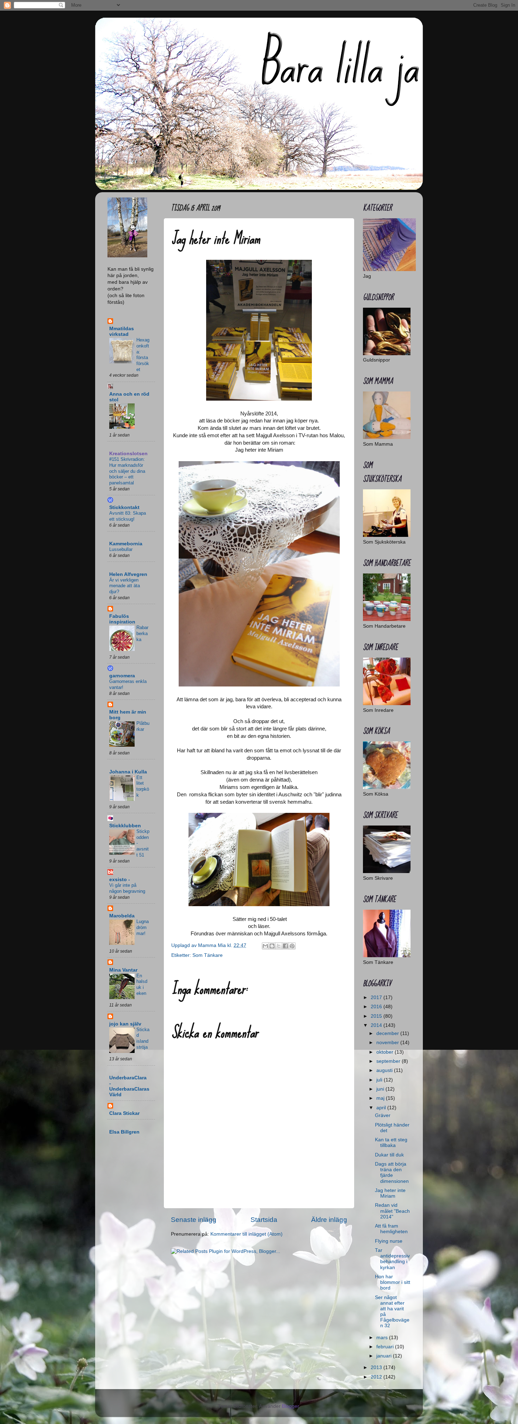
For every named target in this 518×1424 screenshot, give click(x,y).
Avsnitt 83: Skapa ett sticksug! (127, 516)
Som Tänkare (207, 955)
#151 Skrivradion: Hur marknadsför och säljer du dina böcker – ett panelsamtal (127, 471)
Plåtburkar (142, 726)
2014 (377, 1025)
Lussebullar (120, 549)
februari (385, 1346)
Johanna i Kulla (128, 771)
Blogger (290, 1406)
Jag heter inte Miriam (390, 1193)
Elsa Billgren (124, 1132)
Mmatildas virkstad (121, 331)
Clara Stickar (124, 1113)
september (389, 1061)
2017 (377, 997)
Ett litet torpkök (142, 786)
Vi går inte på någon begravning (127, 888)
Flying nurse (388, 1241)
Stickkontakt (124, 507)
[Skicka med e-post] (265, 945)
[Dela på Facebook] (285, 945)
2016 (377, 1006)
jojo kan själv (125, 1024)
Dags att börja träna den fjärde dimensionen (392, 1172)
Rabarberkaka (142, 633)
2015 (377, 1016)
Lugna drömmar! (142, 927)
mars (382, 1337)
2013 (377, 1367)
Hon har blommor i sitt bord (392, 1282)
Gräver (382, 1115)
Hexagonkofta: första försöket (142, 354)
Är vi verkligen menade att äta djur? (124, 585)
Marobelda (122, 915)
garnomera (122, 675)
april (381, 1107)
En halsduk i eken (141, 984)
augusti (385, 1070)
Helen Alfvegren (128, 574)
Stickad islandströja (142, 1038)
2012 (377, 1377)
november (388, 1042)
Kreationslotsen (128, 453)
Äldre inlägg (329, 1219)
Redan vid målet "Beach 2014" (392, 1211)
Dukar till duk (389, 1155)
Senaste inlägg (193, 1219)
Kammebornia (125, 543)
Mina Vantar (123, 970)
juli (380, 1080)
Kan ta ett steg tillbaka (391, 1142)
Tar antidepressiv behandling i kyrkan (392, 1259)
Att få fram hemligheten (391, 1228)
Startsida (264, 1219)
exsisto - (119, 879)
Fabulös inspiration (122, 619)
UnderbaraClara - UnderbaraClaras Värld (129, 1086)
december (388, 1033)
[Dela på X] (278, 945)
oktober (385, 1052)
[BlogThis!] (272, 945)
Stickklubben (125, 825)
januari (384, 1356)
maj (381, 1098)
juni (381, 1089)
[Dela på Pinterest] (292, 945)
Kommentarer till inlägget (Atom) (246, 1234)
